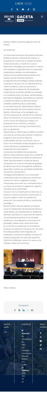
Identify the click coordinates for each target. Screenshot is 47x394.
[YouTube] (41, 341)
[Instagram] (41, 349)
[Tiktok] (41, 345)
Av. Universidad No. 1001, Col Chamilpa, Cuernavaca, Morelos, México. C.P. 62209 (27, 350)
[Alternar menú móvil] (42, 16)
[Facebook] (41, 333)
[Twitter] (41, 337)
